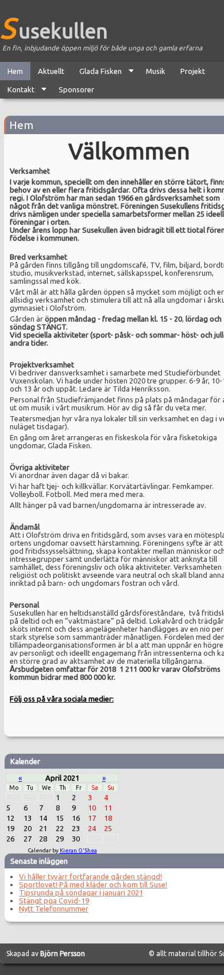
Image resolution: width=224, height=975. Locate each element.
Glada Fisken (97, 73)
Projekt (192, 71)
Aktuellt (51, 71)
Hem (15, 71)
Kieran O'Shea (78, 850)
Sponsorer (76, 89)
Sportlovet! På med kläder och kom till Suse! (93, 884)
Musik (155, 71)
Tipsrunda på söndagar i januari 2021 (81, 892)
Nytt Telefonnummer (53, 908)
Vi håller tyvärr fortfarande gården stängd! (90, 876)
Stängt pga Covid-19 (54, 900)
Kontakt (17, 92)
